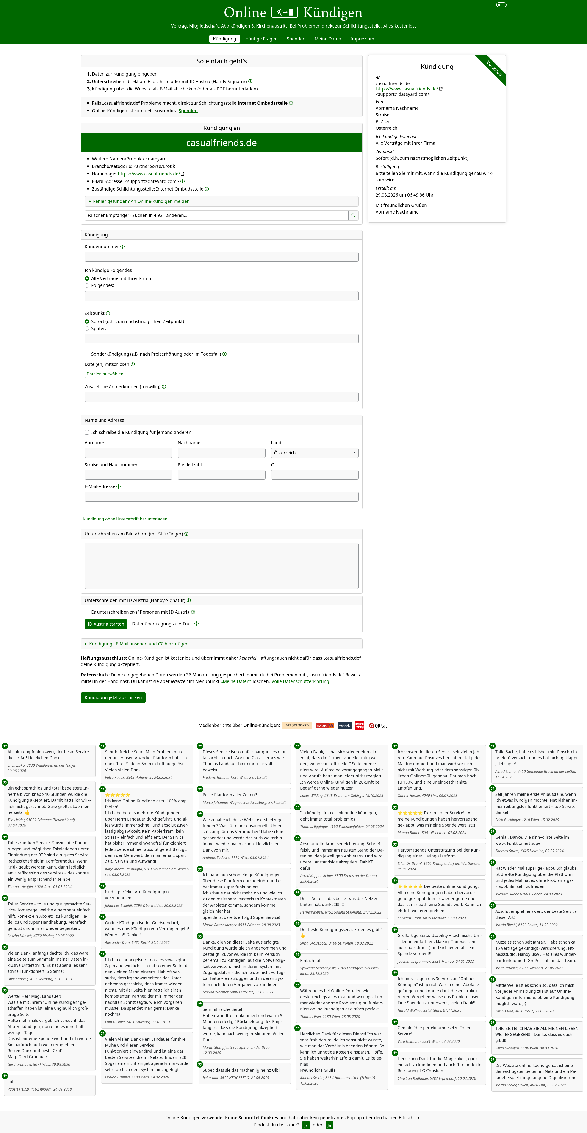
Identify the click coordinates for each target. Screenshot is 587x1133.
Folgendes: (102, 285)
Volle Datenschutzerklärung (300, 681)
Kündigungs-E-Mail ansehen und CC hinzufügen (138, 644)
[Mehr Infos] (250, 81)
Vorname (94, 442)
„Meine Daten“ (236, 681)
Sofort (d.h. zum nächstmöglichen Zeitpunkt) (137, 321)
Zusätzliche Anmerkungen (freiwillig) (123, 386)
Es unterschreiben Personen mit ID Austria (140, 612)
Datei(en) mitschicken (107, 364)
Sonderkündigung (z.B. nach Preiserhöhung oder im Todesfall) (156, 354)
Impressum (362, 39)
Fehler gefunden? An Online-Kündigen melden (141, 201)
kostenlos (405, 26)
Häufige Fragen (261, 39)
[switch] (501, 4)
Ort (274, 464)
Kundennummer (102, 246)
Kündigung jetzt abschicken (113, 697)
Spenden (296, 39)
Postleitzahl (190, 464)
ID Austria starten (106, 624)
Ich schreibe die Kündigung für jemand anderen (141, 432)
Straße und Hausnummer (111, 464)
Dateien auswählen (105, 374)
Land (276, 442)
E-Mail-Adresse (100, 486)
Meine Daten (328, 39)
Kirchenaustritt (271, 26)
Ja (306, 1125)
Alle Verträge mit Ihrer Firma (121, 278)
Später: (98, 328)
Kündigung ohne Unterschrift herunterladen (125, 519)
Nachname (189, 442)
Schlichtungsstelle (362, 26)
